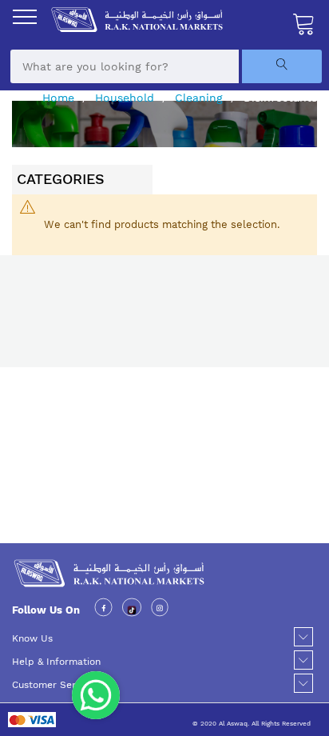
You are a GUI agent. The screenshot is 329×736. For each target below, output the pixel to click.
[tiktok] (132, 610)
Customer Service (53, 684)
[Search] (282, 66)
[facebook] (103, 610)
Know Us (32, 638)
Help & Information (56, 661)
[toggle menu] (25, 17)
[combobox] (124, 66)
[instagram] (160, 610)
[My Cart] (304, 23)
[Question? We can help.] (96, 695)
